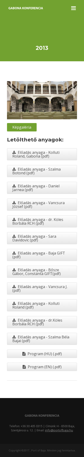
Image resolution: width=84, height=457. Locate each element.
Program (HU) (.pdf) (45, 353)
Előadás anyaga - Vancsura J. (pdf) (39, 288)
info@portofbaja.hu (59, 430)
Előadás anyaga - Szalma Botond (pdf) (36, 171)
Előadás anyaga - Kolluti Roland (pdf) (36, 305)
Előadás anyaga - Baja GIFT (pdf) (38, 255)
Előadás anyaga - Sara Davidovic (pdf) (34, 238)
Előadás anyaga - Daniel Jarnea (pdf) (36, 187)
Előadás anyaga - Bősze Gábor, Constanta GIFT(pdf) (36, 271)
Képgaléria (21, 127)
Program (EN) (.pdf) (45, 366)
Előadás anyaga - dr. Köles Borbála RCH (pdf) (37, 221)
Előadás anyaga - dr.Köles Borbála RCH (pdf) (37, 322)
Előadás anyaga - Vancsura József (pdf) (38, 204)
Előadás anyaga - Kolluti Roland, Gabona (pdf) (36, 154)
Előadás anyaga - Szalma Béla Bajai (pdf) (40, 338)
